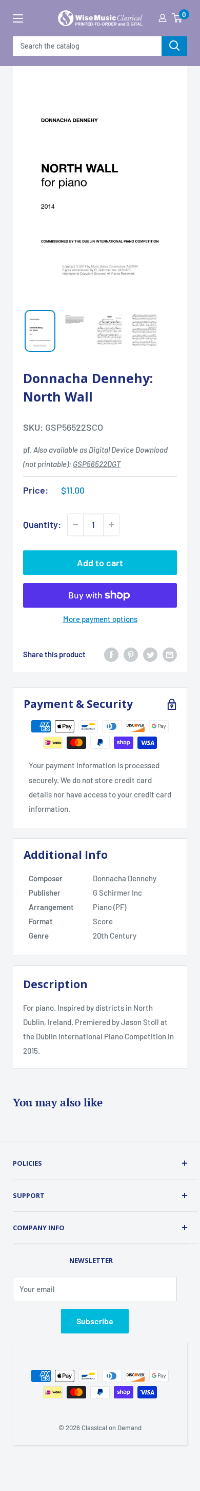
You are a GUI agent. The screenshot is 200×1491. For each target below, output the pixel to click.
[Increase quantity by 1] (111, 525)
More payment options (100, 619)
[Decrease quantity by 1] (75, 525)
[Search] (174, 46)
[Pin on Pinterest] (131, 654)
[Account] (162, 18)
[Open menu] (18, 18)
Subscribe (94, 1321)
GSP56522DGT (97, 464)
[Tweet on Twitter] (150, 654)
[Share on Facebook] (111, 654)
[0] (177, 18)
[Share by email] (170, 654)
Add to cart (100, 562)
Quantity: (42, 524)
